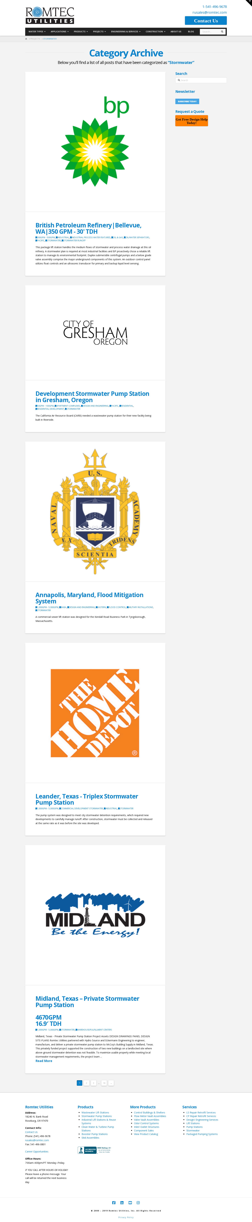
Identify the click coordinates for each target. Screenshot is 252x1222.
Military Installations (140, 607)
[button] (248, 3)
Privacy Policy (126, 1217)
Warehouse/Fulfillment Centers (94, 1029)
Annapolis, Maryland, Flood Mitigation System (89, 598)
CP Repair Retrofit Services (201, 1116)
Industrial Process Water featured (91, 237)
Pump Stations (194, 1126)
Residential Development (50, 408)
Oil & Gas (118, 237)
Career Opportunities (36, 1151)
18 (104, 1083)
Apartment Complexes (68, 405)
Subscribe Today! (187, 101)
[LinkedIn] (121, 1203)
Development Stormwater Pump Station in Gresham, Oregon (92, 396)
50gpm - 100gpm (45, 405)
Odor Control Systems (146, 1123)
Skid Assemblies (90, 1137)
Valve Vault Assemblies (146, 1119)
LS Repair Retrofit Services (201, 1112)
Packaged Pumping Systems (202, 1134)
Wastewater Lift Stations (95, 1112)
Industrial (63, 237)
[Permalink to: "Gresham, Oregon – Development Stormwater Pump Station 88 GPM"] (95, 332)
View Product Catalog (146, 1134)
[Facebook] (113, 1203)
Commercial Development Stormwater (82, 808)
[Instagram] (138, 1203)
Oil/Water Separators (137, 237)
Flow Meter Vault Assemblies (150, 1116)
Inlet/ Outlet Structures (146, 1126)
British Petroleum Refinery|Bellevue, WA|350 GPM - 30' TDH (88, 228)
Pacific (40, 240)
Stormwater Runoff (74, 240)
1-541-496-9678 (214, 6)
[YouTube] (130, 1203)
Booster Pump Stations (95, 1134)
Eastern (101, 607)
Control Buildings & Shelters (149, 1112)
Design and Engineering (96, 405)
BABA (63, 607)
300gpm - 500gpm (46, 237)
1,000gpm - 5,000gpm (47, 607)
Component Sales (144, 1130)
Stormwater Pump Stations (97, 1116)
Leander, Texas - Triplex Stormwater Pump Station (86, 799)
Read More (43, 1061)
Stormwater (54, 240)
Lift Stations (193, 1123)
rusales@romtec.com (210, 12)
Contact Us (31, 1132)
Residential (127, 405)
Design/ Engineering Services (202, 1119)
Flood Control (117, 607)
